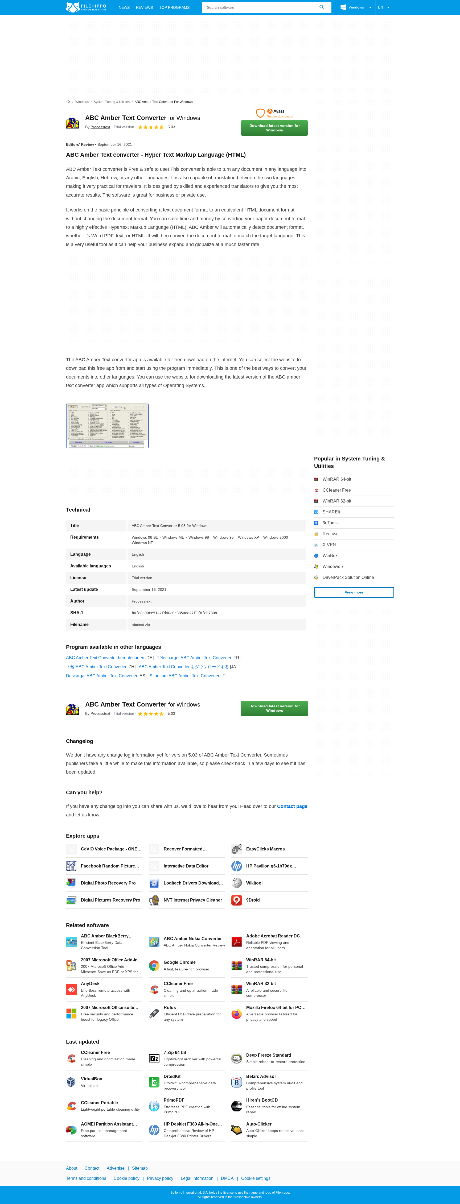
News (124, 7)
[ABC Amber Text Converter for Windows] (72, 122)
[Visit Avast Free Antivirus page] (274, 113)
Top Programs (174, 7)
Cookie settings (255, 1178)
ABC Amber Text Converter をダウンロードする (184, 667)
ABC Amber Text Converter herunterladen (105, 657)
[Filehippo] (86, 7)
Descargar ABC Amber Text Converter (101, 676)
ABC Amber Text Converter (142, 117)
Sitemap (140, 1168)
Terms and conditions (86, 1178)
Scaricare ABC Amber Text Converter (184, 676)
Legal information (197, 1178)
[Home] (68, 101)
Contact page (292, 806)
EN (380, 7)
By (97, 127)
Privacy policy (160, 1178)
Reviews (144, 7)
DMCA (227, 1178)
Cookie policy (126, 1178)
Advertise (116, 1168)
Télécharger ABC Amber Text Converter (194, 657)
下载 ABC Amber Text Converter (96, 667)
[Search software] (322, 7)
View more (354, 592)
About (71, 1168)
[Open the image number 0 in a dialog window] (107, 426)
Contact (92, 1168)
